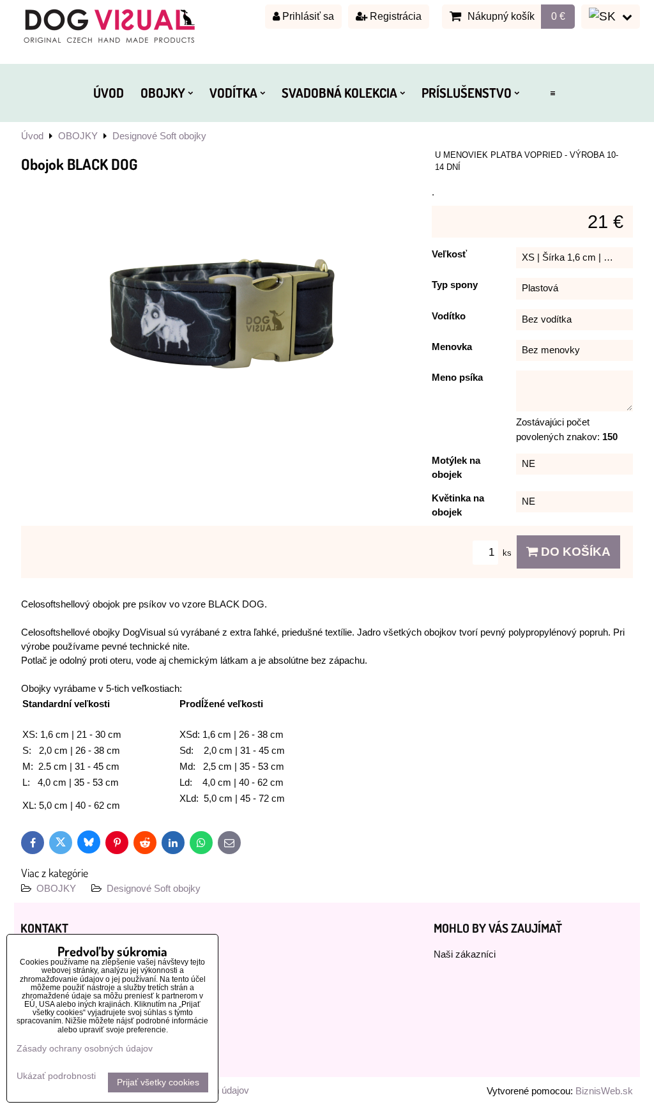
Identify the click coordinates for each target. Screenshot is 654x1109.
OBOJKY (163, 92)
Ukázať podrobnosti (56, 1076)
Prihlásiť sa (307, 16)
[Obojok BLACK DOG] (221, 315)
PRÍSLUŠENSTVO (467, 92)
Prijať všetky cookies (158, 1082)
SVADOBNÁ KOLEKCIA (339, 92)
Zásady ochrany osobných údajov (85, 1048)
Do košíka (574, 551)
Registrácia (394, 16)
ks (508, 553)
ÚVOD (108, 92)
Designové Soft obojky (154, 888)
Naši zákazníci (465, 954)
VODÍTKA (233, 92)
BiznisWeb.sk (604, 1091)
